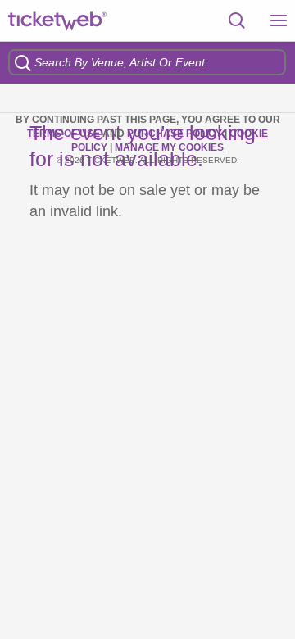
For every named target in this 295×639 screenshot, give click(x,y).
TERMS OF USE (64, 133)
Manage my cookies (169, 147)
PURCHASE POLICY (176, 133)
